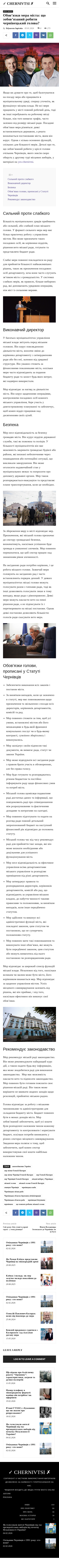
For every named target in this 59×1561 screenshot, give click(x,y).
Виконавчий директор (19, 183)
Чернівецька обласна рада (14, 1200)
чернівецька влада (29, 1187)
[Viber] (36, 35)
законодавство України (21, 1166)
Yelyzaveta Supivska (14, 28)
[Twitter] (29, 35)
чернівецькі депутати (36, 1200)
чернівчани (8, 1204)
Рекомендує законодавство (21, 199)
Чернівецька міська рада (13, 1192)
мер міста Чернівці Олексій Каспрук (18, 1175)
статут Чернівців (11, 1187)
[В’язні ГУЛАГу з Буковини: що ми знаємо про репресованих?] (45, 1412)
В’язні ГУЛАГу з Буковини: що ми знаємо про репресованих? (20, 1410)
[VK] (43, 35)
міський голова (10, 1183)
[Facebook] (16, 35)
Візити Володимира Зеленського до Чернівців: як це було (44, 1229)
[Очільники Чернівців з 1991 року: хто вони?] (47, 1247)
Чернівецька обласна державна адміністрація (22, 1196)
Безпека (12, 187)
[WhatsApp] (50, 35)
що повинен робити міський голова (30, 1204)
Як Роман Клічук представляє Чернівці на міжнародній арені (22, 1260)
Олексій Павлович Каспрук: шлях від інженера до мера (21, 1314)
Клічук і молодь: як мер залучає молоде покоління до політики (21, 1278)
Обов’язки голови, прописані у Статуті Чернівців (28, 193)
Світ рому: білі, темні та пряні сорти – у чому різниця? (15, 1228)
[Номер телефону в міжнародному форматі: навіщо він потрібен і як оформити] (45, 1394)
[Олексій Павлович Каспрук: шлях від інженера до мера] (47, 1318)
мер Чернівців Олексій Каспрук (16, 1179)
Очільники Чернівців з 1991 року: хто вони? (20, 1243)
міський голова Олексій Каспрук (31, 1183)
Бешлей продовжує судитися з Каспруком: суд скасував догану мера (22, 1332)
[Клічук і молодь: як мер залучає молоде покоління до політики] (47, 1280)
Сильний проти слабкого (21, 179)
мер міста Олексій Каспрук (15, 1171)
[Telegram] (23, 35)
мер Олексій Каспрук (44, 1175)
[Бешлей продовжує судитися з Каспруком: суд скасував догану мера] (47, 1334)
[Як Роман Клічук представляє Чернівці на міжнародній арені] (47, 1263)
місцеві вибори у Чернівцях (42, 1179)
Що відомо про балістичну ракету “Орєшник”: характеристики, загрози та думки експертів (20, 1376)
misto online (48, 1490)
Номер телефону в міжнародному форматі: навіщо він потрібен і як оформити (18, 1394)
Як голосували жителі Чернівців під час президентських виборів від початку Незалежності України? (20, 1429)
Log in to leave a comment (29, 1359)
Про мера (8, 11)
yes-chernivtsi (25, 161)
